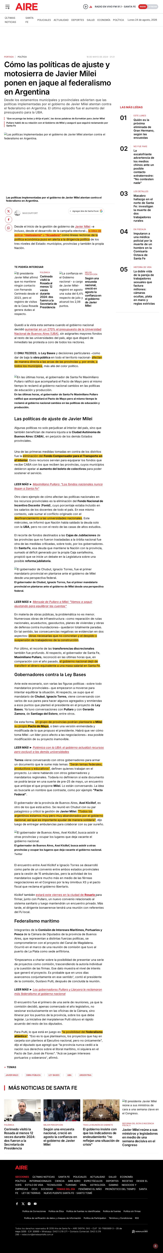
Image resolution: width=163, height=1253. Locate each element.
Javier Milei (82, 226)
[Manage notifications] (155, 1246)
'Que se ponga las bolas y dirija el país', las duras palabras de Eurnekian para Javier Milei (55, 118)
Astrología (97, 1185)
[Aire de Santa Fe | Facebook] (17, 1203)
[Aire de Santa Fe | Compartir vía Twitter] (8, 211)
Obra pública (33, 1075)
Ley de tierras (31, 1193)
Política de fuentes (112, 1211)
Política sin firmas (132, 1211)
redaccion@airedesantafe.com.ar (37, 1234)
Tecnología (54, 1185)
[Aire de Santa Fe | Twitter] (23, 1203)
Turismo (70, 1185)
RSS (137, 1218)
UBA (69, 1075)
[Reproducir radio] (85, 6)
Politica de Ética (56, 1211)
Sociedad (47, 1189)
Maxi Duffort (30, 213)
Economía (103, 19)
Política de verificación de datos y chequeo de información (52, 1218)
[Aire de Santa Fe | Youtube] (35, 1203)
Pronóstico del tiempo (120, 1189)
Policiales (44, 19)
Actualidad (61, 19)
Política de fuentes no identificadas (83, 1211)
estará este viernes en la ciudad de (66, 894)
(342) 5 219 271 (60, 1231)
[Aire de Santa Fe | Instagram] (29, 1203)
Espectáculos (93, 1181)
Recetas (127, 1181)
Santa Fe (64, 1176)
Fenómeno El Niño (90, 1189)
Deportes (77, 19)
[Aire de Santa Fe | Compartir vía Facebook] (8, 219)
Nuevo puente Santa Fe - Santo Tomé (68, 1193)
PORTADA (9, 57)
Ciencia (59, 1181)
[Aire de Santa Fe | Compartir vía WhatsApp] (8, 227)
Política (118, 19)
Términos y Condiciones (120, 1218)
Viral (83, 1185)
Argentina (85, 1075)
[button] (7, 6)
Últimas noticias (43, 1176)
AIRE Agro (74, 1181)
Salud (91, 19)
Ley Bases (54, 1075)
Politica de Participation (95, 1218)
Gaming (113, 1185)
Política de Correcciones (34, 1211)
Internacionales (40, 1181)
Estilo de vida (34, 1185)
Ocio (34, 1189)
